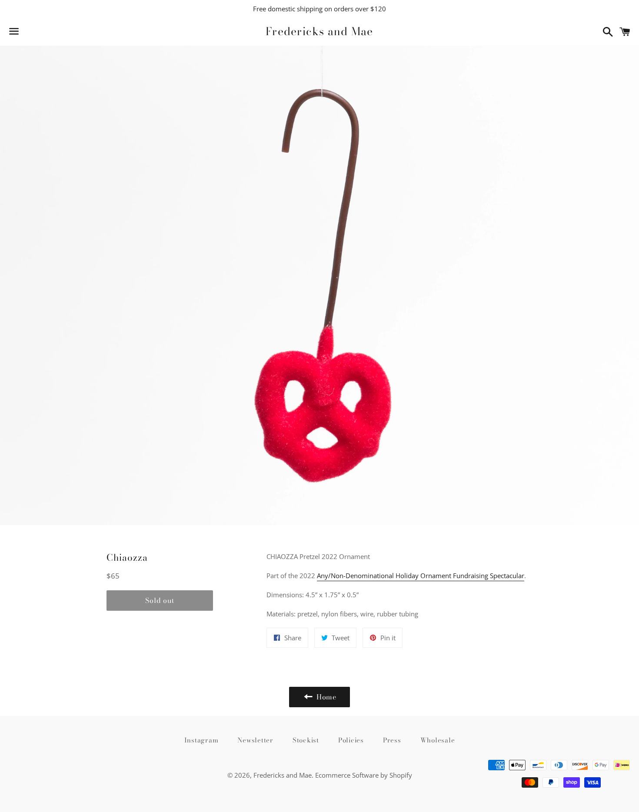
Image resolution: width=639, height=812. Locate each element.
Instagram (201, 740)
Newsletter (255, 740)
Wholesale (437, 740)
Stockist (306, 740)
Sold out (159, 600)
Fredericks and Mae (319, 31)
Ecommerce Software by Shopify (363, 775)
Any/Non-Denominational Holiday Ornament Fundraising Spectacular (420, 575)
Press (392, 740)
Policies (351, 740)
